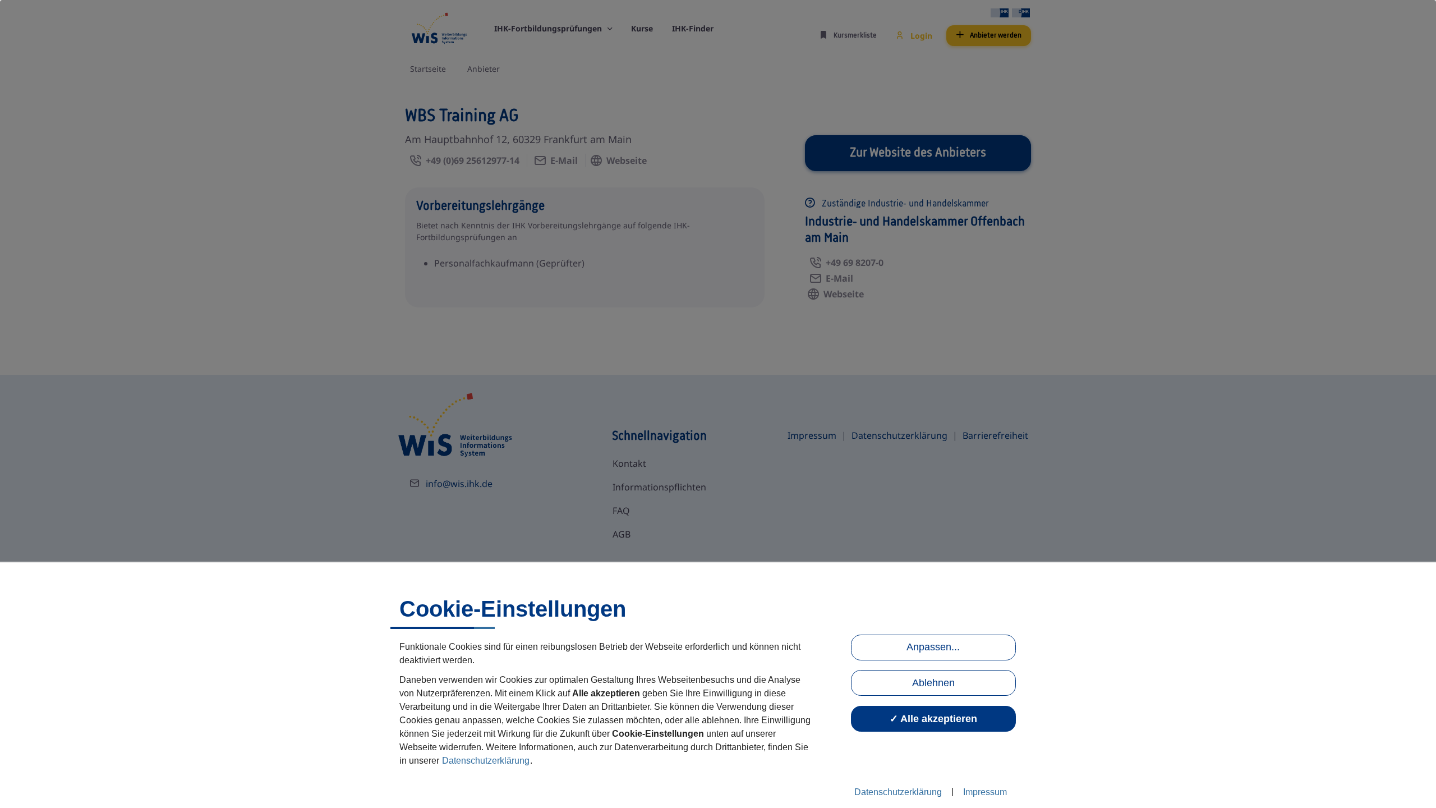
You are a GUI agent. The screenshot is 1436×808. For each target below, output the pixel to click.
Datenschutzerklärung (486, 760)
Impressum (985, 792)
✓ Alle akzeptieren (933, 718)
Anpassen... (933, 647)
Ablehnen (933, 682)
